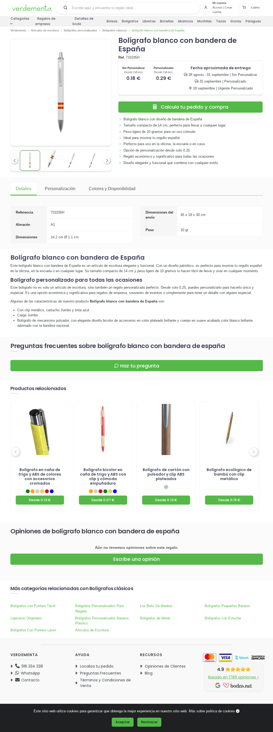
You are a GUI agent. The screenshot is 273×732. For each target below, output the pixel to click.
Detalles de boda (83, 21)
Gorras (235, 21)
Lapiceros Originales (26, 618)
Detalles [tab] (23, 188)
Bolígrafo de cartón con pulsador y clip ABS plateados (166, 474)
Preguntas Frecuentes (100, 673)
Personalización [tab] (60, 188)
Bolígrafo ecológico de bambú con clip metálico (229, 474)
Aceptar (122, 722)
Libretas (149, 21)
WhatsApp (30, 673)
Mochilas (204, 21)
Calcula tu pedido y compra (194, 107)
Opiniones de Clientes (165, 666)
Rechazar (149, 722)
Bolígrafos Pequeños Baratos (227, 606)
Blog (148, 673)
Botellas (167, 21)
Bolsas (112, 21)
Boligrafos (130, 21)
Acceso (217, 7)
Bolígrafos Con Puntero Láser (33, 630)
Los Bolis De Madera (156, 606)
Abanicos (185, 21)
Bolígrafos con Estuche (223, 618)
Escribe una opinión (136, 559)
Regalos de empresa (45, 21)
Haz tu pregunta (139, 365)
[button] (65, 7)
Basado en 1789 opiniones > (233, 677)
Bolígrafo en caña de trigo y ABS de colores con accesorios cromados (39, 476)
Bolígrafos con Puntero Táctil (32, 606)
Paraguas (253, 21)
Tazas (221, 21)
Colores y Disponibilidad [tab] (112, 188)
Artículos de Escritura (92, 630)
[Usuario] (206, 7)
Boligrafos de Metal (155, 618)
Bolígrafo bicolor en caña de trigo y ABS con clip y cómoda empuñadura (103, 476)
